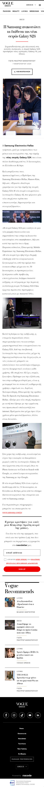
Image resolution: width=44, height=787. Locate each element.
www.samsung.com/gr (12, 512)
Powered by (17, 776)
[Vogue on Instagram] (14, 714)
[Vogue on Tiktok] (22, 714)
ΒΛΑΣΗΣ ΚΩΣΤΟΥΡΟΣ (26, 612)
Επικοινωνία (22, 734)
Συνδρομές (22, 754)
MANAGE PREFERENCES (22, 759)
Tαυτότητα (22, 744)
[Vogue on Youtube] (30, 714)
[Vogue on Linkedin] (38, 714)
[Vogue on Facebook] (6, 714)
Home (21, 728)
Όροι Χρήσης (22, 749)
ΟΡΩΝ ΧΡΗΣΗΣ (21, 559)
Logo (22, 705)
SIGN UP (22, 569)
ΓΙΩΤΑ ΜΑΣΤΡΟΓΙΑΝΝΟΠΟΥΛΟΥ (22, 61)
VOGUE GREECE (23, 663)
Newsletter (22, 739)
